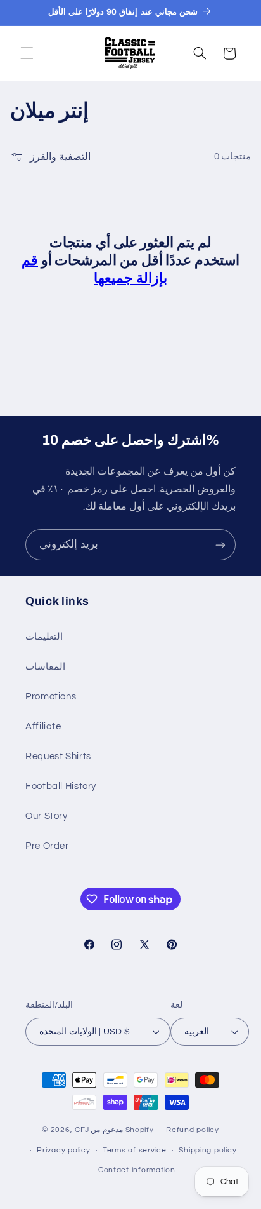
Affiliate (43, 726)
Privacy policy (63, 1150)
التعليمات (44, 637)
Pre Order (47, 846)
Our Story (46, 816)
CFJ (82, 1129)
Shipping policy (207, 1150)
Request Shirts (58, 756)
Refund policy (192, 1129)
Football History (60, 786)
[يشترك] (220, 544)
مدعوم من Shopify (122, 1129)
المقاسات (45, 667)
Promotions (50, 696)
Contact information (136, 1169)
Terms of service (135, 1150)
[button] (26, 53)
